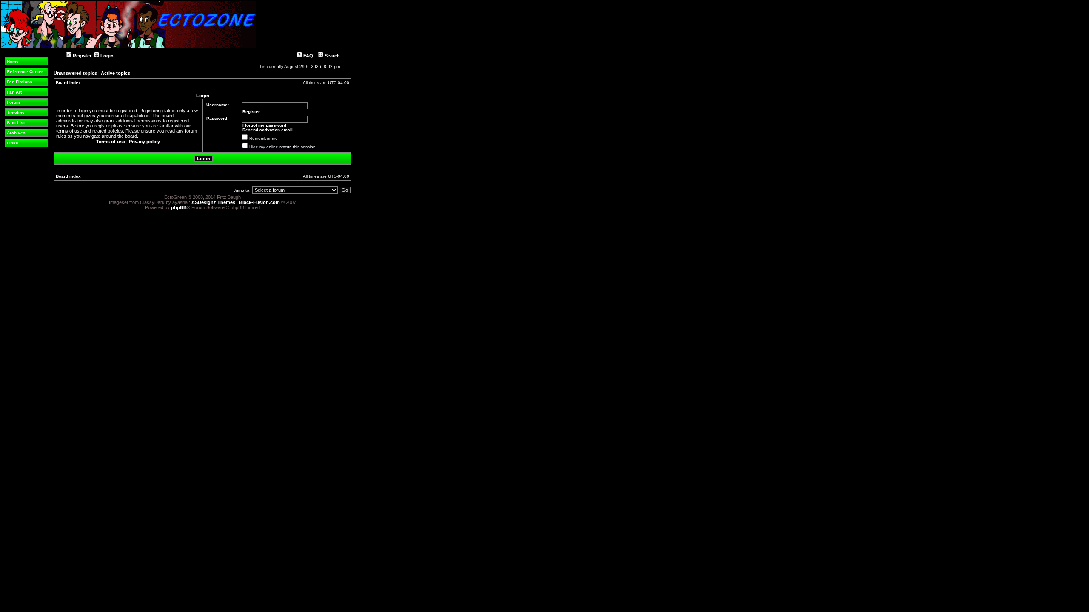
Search (331, 55)
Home (13, 61)
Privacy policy (144, 141)
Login (106, 55)
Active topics (115, 73)
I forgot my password (264, 125)
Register (81, 55)
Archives (16, 132)
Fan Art (14, 92)
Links (12, 143)
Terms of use (110, 141)
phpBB (179, 207)
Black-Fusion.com (259, 202)
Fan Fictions (19, 81)
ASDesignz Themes (213, 202)
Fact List (16, 122)
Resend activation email (267, 130)
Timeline (16, 112)
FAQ (307, 55)
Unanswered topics (75, 73)
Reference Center (25, 71)
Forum (13, 102)
